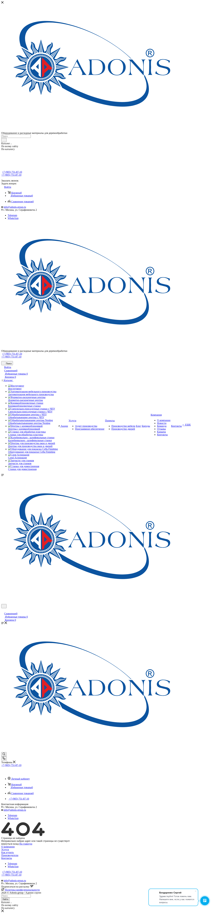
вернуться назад (10, 843)
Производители (9, 855)
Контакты (6, 858)
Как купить (7, 852)
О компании (8, 846)
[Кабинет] (2, 610)
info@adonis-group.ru (15, 207)
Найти (5, 899)
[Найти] (4, 140)
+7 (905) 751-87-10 (12, 172)
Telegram (12, 215)
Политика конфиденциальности (22, 889)
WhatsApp (13, 218)
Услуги (5, 849)
